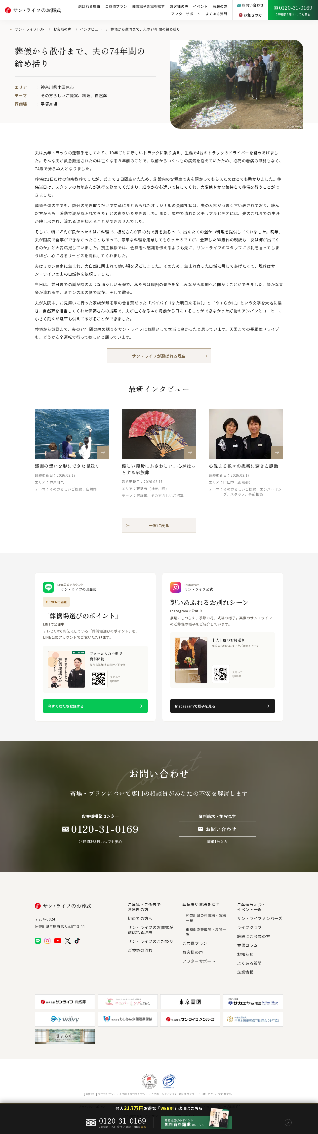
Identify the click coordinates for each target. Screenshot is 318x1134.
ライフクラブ (249, 927)
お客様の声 (62, 29)
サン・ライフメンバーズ (259, 918)
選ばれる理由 (89, 6)
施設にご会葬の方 (253, 936)
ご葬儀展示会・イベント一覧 (251, 907)
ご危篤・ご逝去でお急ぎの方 (144, 907)
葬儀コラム (247, 945)
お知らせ (245, 954)
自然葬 (101, 95)
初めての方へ (140, 918)
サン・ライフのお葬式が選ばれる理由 (150, 930)
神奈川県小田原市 (57, 87)
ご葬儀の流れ (140, 950)
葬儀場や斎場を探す (148, 6)
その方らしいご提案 (59, 95)
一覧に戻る (159, 525)
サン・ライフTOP (29, 29)
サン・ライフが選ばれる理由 (159, 356)
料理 (86, 95)
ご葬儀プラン (116, 6)
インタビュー (91, 29)
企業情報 (245, 971)
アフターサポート (185, 13)
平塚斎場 (49, 104)
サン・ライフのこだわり (150, 941)
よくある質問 (216, 13)
